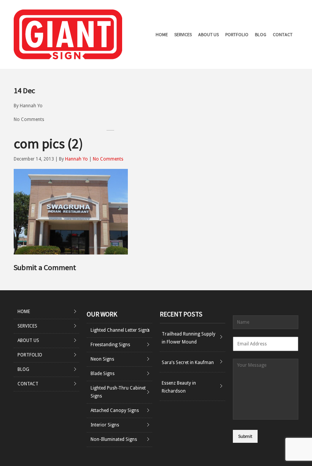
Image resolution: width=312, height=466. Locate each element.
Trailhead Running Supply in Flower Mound (188, 338)
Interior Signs (105, 425)
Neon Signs (102, 359)
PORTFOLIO (236, 34)
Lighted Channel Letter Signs (120, 330)
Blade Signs (103, 373)
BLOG (260, 34)
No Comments (29, 119)
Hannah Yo (31, 105)
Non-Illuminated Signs (114, 439)
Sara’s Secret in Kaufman (188, 362)
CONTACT (283, 34)
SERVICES (183, 34)
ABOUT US (208, 34)
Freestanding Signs (110, 344)
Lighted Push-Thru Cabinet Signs (118, 392)
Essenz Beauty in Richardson (179, 387)
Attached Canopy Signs (115, 410)
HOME (162, 34)
